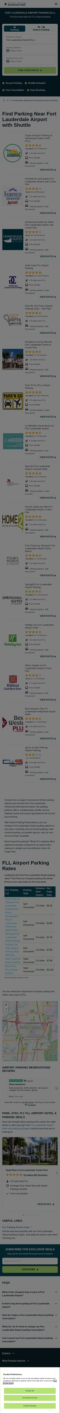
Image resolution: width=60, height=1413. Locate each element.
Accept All (30, 1391)
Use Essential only (29, 1398)
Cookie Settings (29, 1406)
